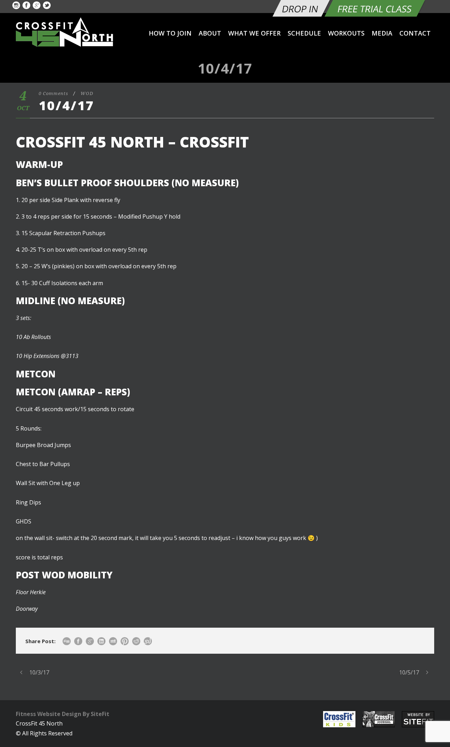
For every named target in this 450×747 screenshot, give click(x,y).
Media (382, 33)
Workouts (346, 33)
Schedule (304, 33)
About (210, 33)
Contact (415, 33)
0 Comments (53, 93)
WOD (87, 93)
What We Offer (254, 33)
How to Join (170, 33)
